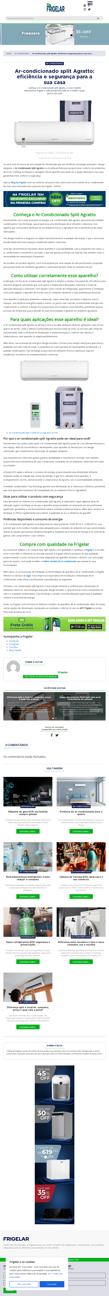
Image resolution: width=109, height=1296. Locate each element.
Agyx (28, 575)
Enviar (10, 1290)
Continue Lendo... (28, 831)
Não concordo (24, 1284)
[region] (37, 1273)
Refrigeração (28, 806)
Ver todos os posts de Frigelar (40, 676)
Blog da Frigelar (18, 182)
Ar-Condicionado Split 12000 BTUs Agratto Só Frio (33, 432)
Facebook (13, 640)
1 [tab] (53, 718)
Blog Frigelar (15, 650)
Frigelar (89, 549)
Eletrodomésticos (81, 872)
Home (8, 53)
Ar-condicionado (22, 53)
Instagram (14, 644)
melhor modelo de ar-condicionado (59, 561)
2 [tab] (56, 718)
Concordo (51, 1284)
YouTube (13, 647)
